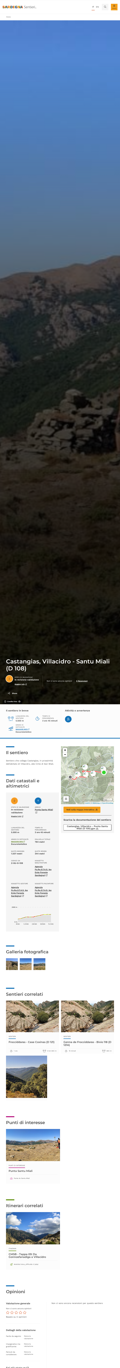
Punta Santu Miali (20, 1170)
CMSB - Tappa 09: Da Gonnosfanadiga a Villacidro (27, 1255)
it (93, 7)
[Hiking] (68, 719)
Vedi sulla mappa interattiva (80, 809)
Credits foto (12, 701)
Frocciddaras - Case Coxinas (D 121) (31, 1042)
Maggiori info (20, 684)
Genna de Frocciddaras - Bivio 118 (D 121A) (87, 1043)
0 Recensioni (82, 681)
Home (8, 17)
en (97, 7)
